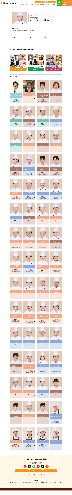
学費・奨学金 (37, 4)
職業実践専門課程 (42, 1)
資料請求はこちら (22, 470)
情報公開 (37, 1)
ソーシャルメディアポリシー (36, 474)
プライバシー (29, 474)
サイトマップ (43, 474)
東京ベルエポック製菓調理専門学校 (28, 482)
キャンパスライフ (48, 4)
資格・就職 (42, 4)
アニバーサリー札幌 (38, 20)
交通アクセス (48, 1)
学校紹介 (22, 4)
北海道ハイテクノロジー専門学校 (14, 482)
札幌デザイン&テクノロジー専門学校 (41, 482)
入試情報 (31, 4)
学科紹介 (27, 4)
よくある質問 (54, 1)
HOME (11, 7)
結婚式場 (36, 18)
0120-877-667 (37, 470)
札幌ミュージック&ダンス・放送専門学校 (55, 482)
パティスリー (32, 18)
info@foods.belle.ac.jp (50, 470)
